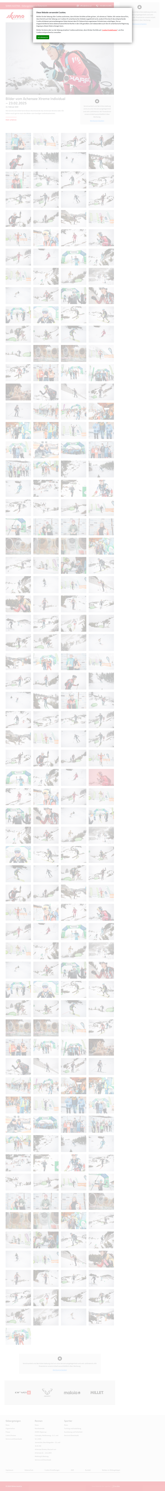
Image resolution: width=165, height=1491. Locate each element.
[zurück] (33, 58)
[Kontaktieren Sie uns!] (115, 1486)
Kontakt (88, 1470)
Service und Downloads (14, 1439)
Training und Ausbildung (72, 1428)
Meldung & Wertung (41, 1456)
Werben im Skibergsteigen (111, 1470)
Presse (8, 1432)
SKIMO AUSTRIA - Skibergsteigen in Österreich (26, 5)
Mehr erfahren (11, 120)
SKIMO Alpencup (40, 1432)
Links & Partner (11, 1435)
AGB (72, 1470)
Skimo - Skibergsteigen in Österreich (15, 16)
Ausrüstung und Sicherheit (73, 1432)
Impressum (9, 1470)
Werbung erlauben (97, 121)
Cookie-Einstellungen (52, 1470)
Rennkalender (39, 1428)
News (7, 1425)
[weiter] (87, 58)
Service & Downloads (71, 1435)
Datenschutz (29, 1470)
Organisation (10, 1428)
